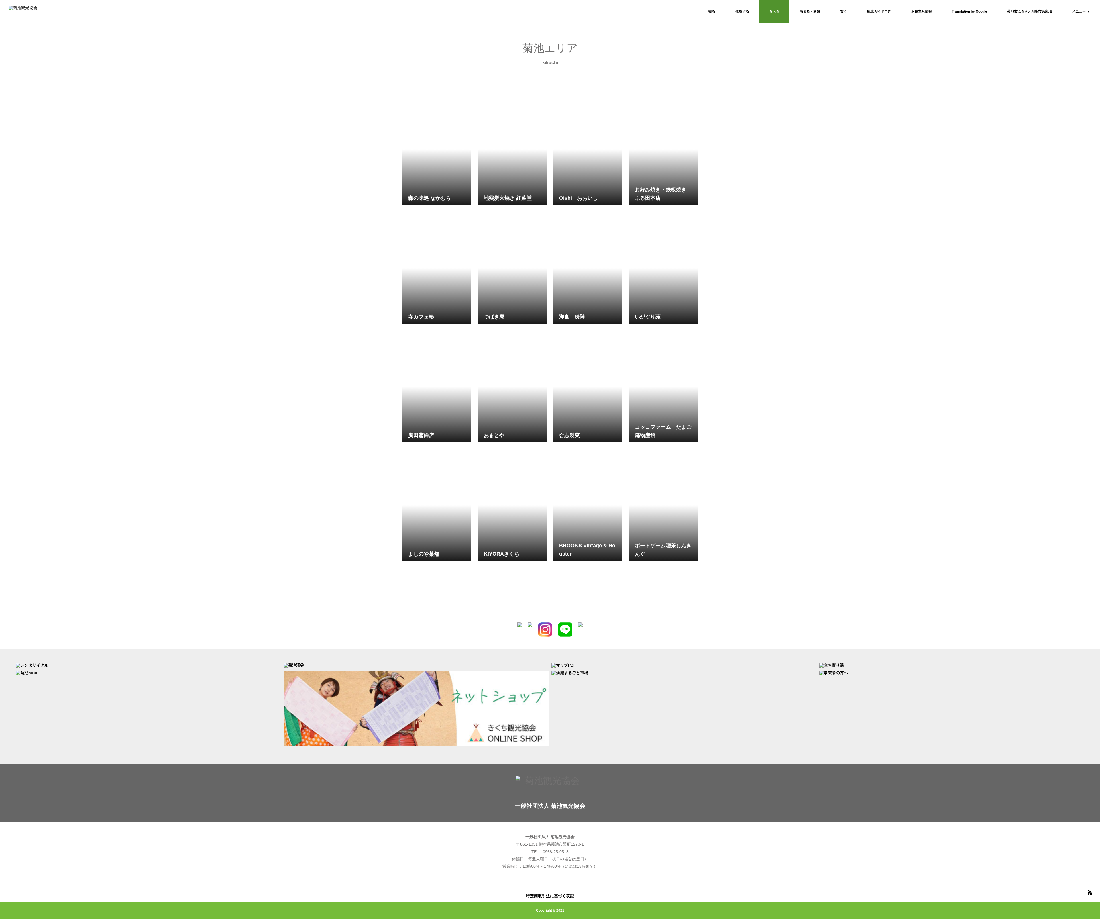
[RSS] (1090, 892)
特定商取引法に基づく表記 (550, 895)
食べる (774, 11)
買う (843, 11)
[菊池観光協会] (43, 11)
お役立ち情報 (921, 11)
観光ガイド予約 (879, 11)
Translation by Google (969, 11)
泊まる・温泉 (810, 11)
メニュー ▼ (1081, 11)
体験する (742, 11)
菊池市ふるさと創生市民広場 (1029, 11)
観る (711, 11)
